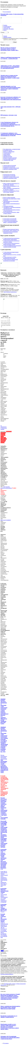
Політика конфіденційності (9, 159)
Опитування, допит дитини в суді (11, 230)
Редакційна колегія (7, 150)
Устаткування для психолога (9, 220)
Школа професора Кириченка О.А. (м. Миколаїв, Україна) (11, 184)
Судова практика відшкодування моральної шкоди (10, 253)
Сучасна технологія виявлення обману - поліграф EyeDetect (10, 222)
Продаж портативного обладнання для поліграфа (4, 757)
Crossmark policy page (8, 160)
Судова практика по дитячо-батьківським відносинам (9, 257)
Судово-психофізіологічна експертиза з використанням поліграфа (12, 246)
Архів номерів (6, 154)
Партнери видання (7, 156)
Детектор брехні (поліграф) (9, 165)
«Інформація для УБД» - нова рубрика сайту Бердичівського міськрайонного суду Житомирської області (10, 67)
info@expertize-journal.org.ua (10, 291)
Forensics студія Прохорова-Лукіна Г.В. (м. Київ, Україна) (11, 191)
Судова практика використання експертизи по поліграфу (10, 260)
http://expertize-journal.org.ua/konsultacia (6, 487)
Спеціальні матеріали (8, 206)
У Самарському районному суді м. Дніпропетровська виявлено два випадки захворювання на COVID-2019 (11, 134)
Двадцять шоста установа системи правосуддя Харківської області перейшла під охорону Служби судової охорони (10, 77)
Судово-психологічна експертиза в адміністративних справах (11, 244)
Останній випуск (7, 152)
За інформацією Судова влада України (4, 427)
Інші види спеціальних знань (10, 169)
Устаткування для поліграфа (9, 218)
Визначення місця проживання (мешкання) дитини (10, 232)
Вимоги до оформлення (8, 151)
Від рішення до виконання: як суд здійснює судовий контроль (9, 1016)
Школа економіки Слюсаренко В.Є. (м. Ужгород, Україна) (11, 189)
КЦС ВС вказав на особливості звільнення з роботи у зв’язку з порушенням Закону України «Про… (10, 49)
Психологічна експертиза (9, 166)
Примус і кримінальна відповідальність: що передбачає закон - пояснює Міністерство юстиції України (10, 1007)
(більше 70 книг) (4, 908)
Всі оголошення (7, 11)
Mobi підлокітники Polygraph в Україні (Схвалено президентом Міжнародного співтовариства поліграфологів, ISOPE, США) (4, 766)
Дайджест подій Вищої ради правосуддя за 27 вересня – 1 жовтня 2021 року (10, 58)
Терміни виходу (7, 155)
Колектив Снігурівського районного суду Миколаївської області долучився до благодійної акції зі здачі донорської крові (11, 98)
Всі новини (6, 1043)
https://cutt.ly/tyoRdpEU (6, 520)
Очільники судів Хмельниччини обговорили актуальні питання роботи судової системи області (10, 1037)
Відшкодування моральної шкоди (11, 229)
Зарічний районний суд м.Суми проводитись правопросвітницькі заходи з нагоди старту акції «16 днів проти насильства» (10, 88)
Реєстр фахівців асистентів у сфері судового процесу (11, 213)
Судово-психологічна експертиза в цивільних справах (11, 241)
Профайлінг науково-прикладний (11, 168)
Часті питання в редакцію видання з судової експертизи (11, 210)
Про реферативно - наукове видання (11, 149)
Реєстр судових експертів (9, 197)
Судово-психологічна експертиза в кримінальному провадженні (11, 239)
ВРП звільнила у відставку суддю (9, 115)
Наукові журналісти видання (10, 157)
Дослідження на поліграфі (9, 175)
